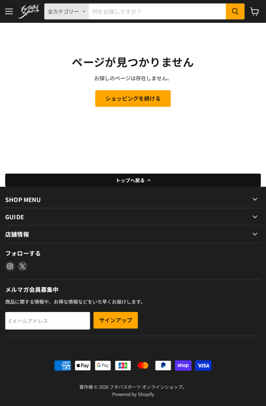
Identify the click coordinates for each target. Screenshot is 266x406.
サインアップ (115, 320)
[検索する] (235, 11)
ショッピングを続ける (133, 98)
